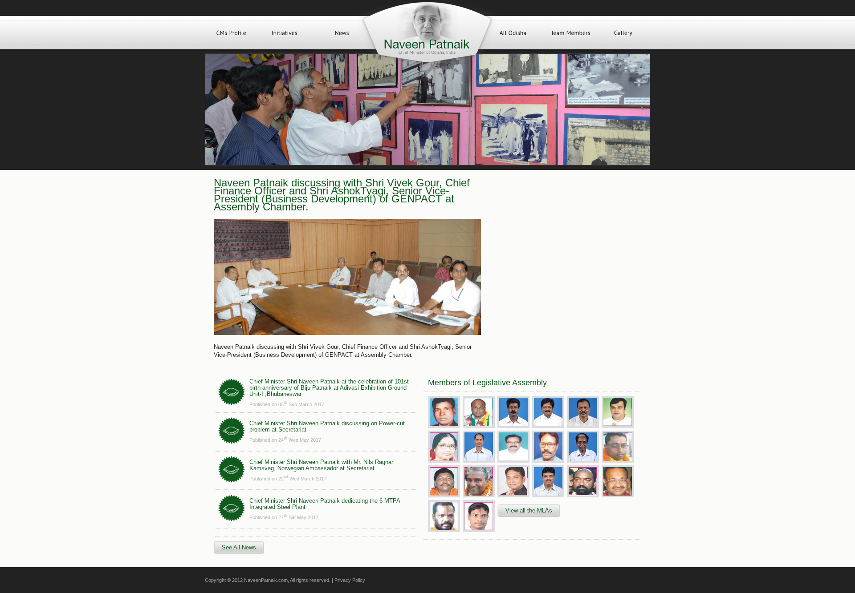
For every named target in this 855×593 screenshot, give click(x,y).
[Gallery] (623, 32)
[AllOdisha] (513, 32)
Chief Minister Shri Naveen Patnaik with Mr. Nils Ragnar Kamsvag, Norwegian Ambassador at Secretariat (321, 465)
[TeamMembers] (570, 32)
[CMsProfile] (231, 32)
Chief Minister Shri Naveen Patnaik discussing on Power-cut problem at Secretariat (327, 426)
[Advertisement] (560, 241)
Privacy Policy (349, 580)
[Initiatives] (284, 32)
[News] (342, 32)
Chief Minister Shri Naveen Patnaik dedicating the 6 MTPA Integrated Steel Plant (324, 503)
